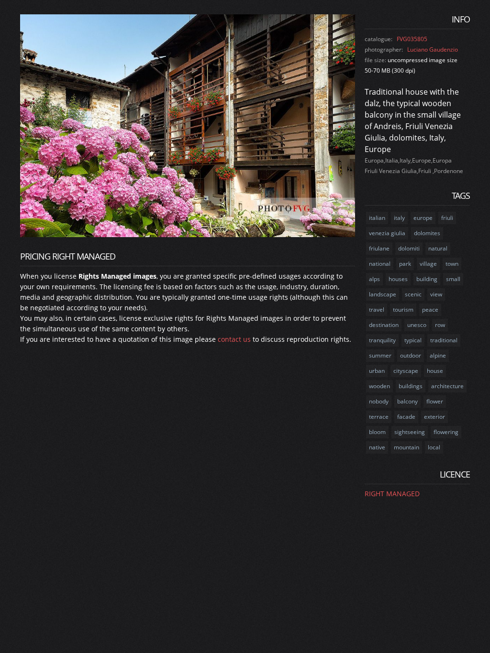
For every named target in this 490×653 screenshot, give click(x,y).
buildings (411, 386)
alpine (438, 355)
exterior (434, 416)
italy (399, 217)
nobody (379, 401)
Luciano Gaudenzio (432, 49)
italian (377, 217)
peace (430, 309)
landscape (382, 294)
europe (423, 217)
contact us (234, 339)
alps (374, 279)
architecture (447, 386)
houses (398, 279)
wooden (379, 386)
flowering (446, 431)
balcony (407, 401)
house (435, 370)
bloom (377, 431)
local (434, 447)
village (428, 263)
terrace (379, 416)
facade (406, 416)
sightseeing (409, 431)
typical (413, 340)
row (440, 324)
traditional (443, 340)
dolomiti (409, 248)
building (426, 279)
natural (437, 248)
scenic (413, 294)
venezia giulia (387, 233)
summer (380, 355)
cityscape (405, 370)
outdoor (410, 355)
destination (384, 324)
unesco (416, 324)
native (377, 447)
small (453, 279)
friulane (379, 248)
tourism (403, 309)
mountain (406, 447)
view (436, 294)
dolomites (427, 233)
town (451, 263)
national (379, 263)
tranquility (382, 340)
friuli (447, 217)
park (405, 263)
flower (434, 401)
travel (376, 309)
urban (377, 370)
